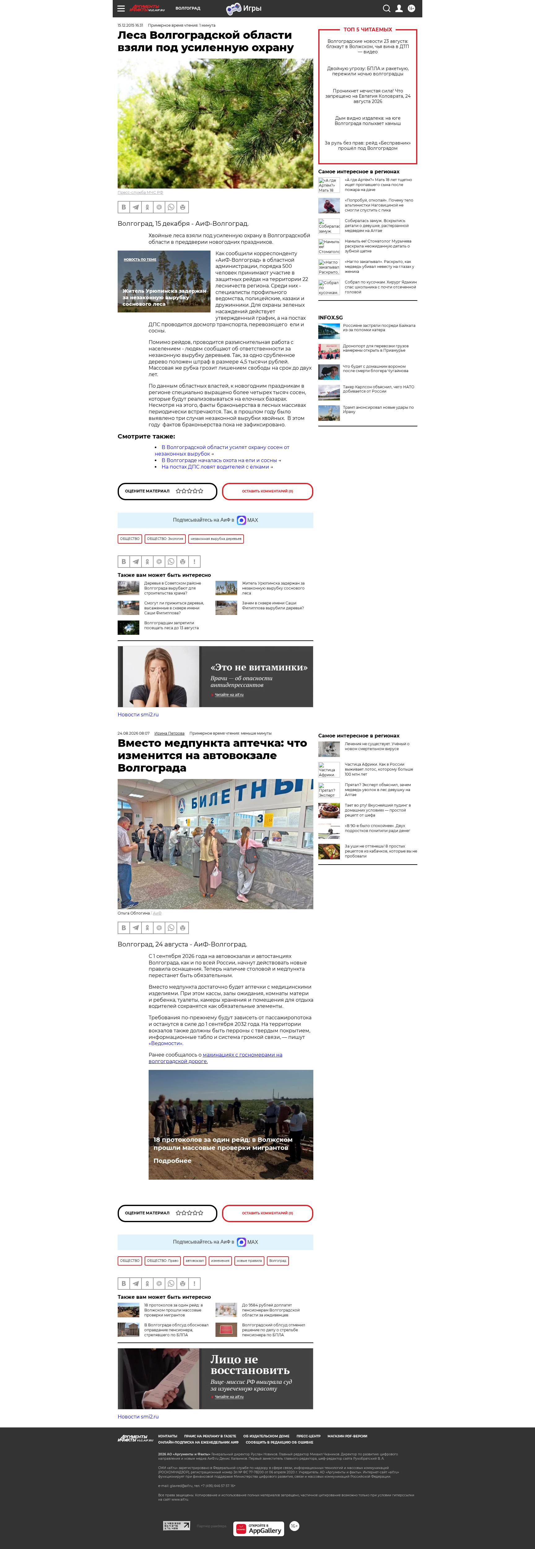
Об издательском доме (266, 1436)
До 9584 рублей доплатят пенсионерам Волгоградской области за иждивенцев (271, 1310)
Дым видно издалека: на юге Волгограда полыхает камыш (368, 121)
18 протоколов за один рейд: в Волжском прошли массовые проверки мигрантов (223, 1143)
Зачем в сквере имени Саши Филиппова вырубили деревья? (273, 605)
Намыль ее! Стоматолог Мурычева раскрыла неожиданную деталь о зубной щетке (378, 246)
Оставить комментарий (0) (267, 491)
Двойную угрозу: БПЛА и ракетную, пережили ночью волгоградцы (368, 71)
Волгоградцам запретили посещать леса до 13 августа (171, 625)
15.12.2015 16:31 (130, 25)
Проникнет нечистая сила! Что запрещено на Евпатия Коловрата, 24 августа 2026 (368, 96)
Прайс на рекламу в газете (210, 1436)
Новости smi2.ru (138, 715)
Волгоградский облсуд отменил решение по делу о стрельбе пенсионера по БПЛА (273, 1330)
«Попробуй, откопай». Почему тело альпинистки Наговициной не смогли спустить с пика (379, 205)
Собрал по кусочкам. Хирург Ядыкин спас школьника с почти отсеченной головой (381, 287)
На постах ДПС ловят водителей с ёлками (215, 467)
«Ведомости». (166, 1043)
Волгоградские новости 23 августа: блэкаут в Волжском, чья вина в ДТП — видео (367, 47)
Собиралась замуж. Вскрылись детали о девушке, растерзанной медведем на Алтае (377, 225)
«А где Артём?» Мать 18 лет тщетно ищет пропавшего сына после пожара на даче (378, 184)
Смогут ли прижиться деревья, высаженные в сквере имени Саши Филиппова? (174, 608)
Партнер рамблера (211, 1526)
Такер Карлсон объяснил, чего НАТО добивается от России (378, 389)
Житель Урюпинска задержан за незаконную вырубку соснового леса (273, 588)
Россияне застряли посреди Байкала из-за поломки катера (379, 327)
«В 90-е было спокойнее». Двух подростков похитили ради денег (377, 828)
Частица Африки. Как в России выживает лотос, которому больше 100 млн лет (379, 769)
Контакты (167, 1436)
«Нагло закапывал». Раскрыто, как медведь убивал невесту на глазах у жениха (379, 266)
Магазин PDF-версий (347, 1436)
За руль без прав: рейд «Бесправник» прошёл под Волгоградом (368, 145)
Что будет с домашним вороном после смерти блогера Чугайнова (375, 368)
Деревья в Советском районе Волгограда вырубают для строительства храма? (172, 588)
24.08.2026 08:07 (134, 733)
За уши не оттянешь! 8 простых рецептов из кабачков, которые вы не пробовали (381, 851)
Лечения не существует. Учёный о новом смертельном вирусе (377, 746)
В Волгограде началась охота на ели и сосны (219, 460)
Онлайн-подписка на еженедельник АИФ (198, 1442)
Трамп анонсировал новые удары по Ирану (378, 409)
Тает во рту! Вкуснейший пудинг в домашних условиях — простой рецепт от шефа (378, 810)
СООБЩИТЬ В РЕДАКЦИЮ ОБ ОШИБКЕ (279, 1442)
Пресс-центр (308, 1436)
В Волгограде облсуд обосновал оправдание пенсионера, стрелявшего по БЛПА (176, 1330)
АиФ (157, 913)
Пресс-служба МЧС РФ (140, 192)
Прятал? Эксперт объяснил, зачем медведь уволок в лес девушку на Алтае (378, 789)
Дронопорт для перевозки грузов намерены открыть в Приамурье (376, 348)
